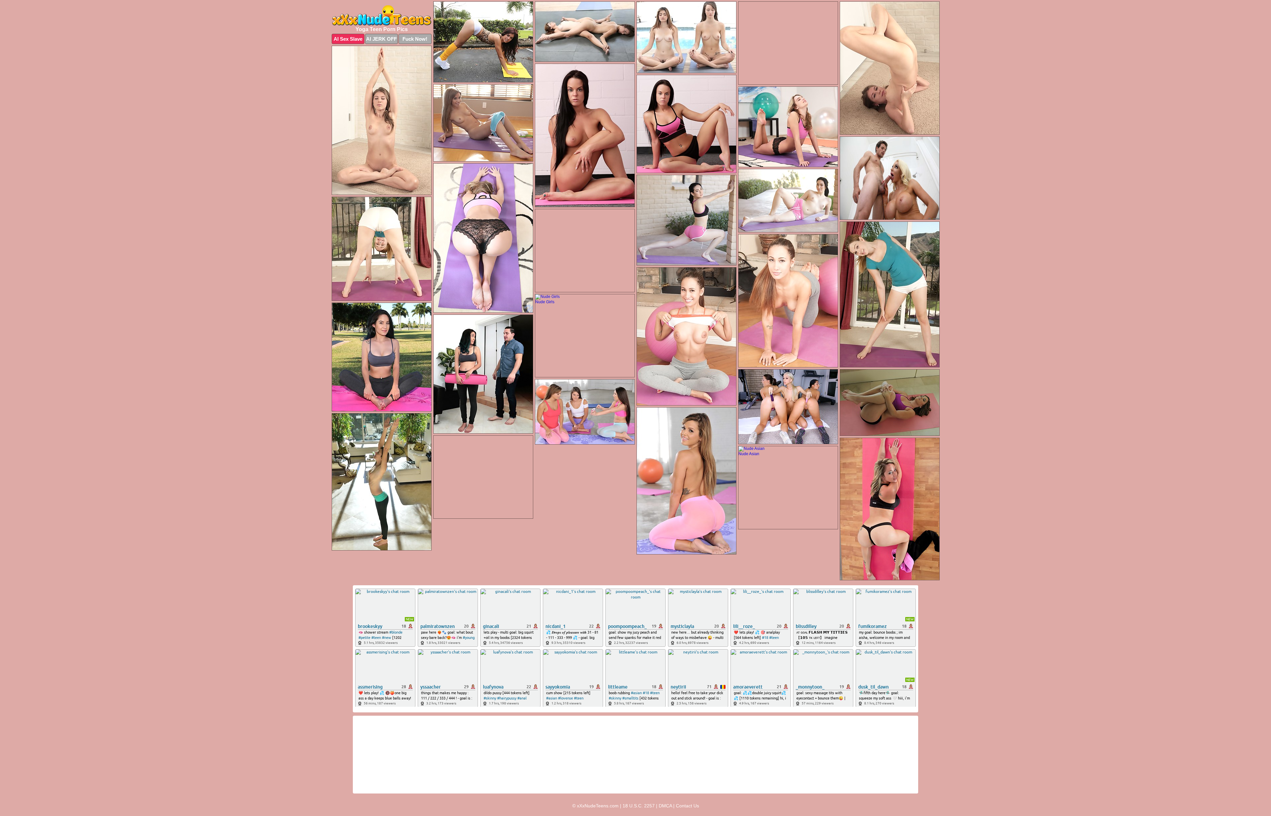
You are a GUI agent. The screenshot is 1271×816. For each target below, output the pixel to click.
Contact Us (687, 805)
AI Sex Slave (348, 39)
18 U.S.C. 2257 (639, 805)
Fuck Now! (414, 39)
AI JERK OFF (381, 39)
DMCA (665, 805)
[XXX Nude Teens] (382, 15)
